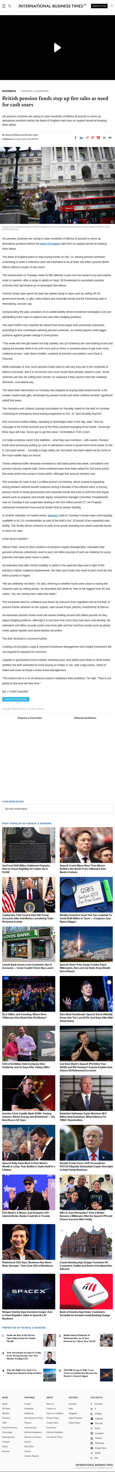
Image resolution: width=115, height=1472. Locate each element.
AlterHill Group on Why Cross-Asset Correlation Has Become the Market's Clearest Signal (80, 1373)
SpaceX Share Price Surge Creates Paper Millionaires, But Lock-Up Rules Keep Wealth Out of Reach (85, 968)
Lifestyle (6, 1442)
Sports (5, 1446)
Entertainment (8, 1437)
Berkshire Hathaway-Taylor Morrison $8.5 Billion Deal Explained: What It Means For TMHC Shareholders (83, 1116)
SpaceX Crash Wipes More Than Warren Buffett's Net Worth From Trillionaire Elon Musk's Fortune (83, 868)
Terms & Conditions (54, 1413)
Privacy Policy (52, 1418)
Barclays (53, 515)
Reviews (6, 1451)
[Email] (104, 137)
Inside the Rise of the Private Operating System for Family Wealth (21, 1338)
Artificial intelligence (33, 1432)
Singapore (73, 1413)
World (4, 1404)
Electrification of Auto (33, 1418)
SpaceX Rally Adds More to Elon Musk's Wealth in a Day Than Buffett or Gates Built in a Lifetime (28, 1166)
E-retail (27, 1404)
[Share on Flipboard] (93, 137)
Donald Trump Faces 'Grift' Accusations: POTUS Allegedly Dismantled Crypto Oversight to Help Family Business (86, 1166)
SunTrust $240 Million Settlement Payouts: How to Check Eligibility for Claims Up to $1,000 (26, 868)
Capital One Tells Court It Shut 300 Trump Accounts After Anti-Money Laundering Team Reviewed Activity (27, 918)
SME (4, 1423)
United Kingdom (75, 1418)
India (71, 1408)
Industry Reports (31, 1456)
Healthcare (29, 1413)
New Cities (29, 1446)
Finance (27, 1423)
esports (27, 1442)
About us (50, 1404)
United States (74, 1423)
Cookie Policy (52, 1423)
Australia (72, 1404)
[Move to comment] (110, 137)
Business (6, 1418)
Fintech (27, 1451)
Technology (7, 1432)
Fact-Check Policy (54, 1437)
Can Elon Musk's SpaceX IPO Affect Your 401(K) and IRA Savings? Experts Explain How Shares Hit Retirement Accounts (86, 1067)
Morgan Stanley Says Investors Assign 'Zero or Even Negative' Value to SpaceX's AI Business (27, 1315)
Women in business (32, 1437)
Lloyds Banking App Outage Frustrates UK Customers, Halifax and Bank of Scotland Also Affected (86, 1265)
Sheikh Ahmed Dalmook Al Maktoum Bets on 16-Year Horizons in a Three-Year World (79, 1338)
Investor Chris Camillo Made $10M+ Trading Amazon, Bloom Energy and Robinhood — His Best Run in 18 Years (28, 1116)
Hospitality (29, 1408)
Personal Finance (9, 1428)
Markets (5, 1413)
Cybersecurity (30, 1428)
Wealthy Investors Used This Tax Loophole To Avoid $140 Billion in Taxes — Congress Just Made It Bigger (86, 918)
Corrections (51, 1428)
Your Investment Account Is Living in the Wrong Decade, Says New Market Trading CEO (24, 1355)
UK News (6, 1408)
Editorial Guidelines (85, 718)
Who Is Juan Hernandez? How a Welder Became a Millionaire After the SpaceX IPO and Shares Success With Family (86, 1216)
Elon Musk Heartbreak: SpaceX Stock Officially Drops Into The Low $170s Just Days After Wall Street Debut (86, 1017)
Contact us (51, 1408)
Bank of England (50, 243)
